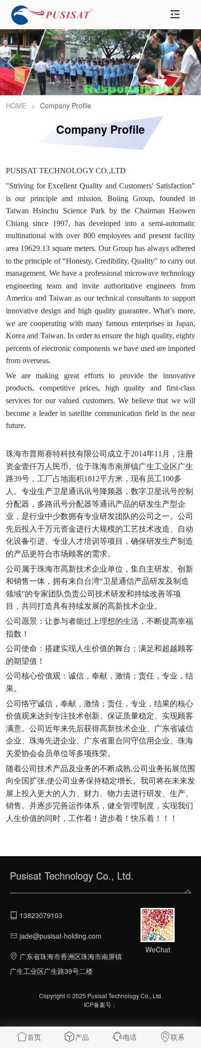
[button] (81, 87)
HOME (16, 105)
